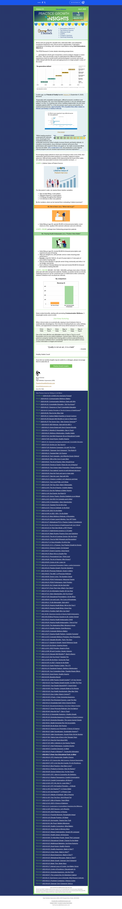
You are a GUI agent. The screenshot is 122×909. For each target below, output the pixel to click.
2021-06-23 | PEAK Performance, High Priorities (57, 582)
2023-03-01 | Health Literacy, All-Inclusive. (55, 835)
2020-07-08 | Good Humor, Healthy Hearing (55, 439)
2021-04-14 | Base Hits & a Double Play (54, 553)
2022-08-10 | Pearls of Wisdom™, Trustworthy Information (60, 751)
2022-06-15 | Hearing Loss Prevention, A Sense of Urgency (61, 728)
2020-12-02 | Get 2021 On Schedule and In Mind (57, 499)
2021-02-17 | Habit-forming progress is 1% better (57, 531)
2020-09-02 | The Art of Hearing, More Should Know (58, 462)
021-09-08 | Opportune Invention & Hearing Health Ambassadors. (60, 614)
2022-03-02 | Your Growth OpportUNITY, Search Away (59, 685)
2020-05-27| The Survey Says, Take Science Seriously (58, 421)
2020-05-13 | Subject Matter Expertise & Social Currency (58, 416)
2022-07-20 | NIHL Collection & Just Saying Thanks (58, 743)
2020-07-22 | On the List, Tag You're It (53, 444)
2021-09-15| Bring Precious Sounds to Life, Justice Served (60, 617)
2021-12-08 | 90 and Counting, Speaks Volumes (57, 651)
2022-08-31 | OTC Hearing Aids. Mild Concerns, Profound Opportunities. (62, 760)
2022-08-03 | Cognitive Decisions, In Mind (55, 749)
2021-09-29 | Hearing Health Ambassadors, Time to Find (59, 622)
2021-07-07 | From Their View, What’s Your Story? (57, 588)
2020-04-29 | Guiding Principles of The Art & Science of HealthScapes (60, 410)
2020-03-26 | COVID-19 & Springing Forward (57, 396)
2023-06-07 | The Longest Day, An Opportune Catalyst (59, 875)
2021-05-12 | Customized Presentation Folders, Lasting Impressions (61, 565)
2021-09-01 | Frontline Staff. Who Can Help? (56, 611)
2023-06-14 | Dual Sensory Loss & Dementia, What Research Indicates (63, 878)
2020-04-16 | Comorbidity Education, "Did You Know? (58, 404)
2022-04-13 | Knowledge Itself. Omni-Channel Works (59, 703)
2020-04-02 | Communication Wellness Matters (55, 398)
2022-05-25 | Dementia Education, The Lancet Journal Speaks (62, 720)
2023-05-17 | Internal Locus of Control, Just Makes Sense (60, 866)
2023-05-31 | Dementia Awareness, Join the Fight (58, 872)
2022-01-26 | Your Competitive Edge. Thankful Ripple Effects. (61, 671)
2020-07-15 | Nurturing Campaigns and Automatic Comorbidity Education (62, 442)
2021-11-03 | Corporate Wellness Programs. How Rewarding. (61, 637)
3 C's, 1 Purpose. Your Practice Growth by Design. (66, 545)
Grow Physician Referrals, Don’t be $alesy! (64, 708)
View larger (61, 132)
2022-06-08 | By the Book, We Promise (54, 726)
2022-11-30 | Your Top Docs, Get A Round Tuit (56, 797)
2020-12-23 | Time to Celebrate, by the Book (55, 508)
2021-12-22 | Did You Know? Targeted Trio (55, 657)
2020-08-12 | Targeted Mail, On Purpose (54, 453)
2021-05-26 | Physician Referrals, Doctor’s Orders (57, 571)
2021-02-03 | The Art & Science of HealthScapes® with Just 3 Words (61, 525)
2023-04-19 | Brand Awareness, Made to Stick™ (57, 855)
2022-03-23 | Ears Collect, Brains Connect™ (56, 694)
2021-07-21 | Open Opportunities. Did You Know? (57, 594)
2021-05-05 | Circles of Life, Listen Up (53, 562)
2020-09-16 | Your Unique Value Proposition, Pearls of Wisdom (61, 467)
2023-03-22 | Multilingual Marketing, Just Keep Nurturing (60, 843)
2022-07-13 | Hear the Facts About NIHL (55, 740)
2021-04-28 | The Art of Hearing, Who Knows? (56, 559)
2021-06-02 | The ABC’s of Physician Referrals (56, 574)
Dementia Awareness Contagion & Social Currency (67, 717)
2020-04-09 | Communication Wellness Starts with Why (58, 401)
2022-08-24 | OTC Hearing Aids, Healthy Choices (58, 757)
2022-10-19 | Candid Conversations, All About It (57, 780)
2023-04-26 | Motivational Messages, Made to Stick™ (59, 858)
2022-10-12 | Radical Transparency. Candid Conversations (60, 777)
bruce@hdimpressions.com (43, 386)
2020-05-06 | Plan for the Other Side (52, 413)
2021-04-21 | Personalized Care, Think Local (56, 556)
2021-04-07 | (46, 551)
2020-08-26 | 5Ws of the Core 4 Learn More (55, 459)
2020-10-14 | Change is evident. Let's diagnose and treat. (60, 479)
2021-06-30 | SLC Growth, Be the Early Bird (55, 585)
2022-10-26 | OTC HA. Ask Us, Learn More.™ (56, 783)
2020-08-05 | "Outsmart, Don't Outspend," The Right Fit (59, 450)
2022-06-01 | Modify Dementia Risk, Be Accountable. (59, 723)
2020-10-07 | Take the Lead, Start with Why (55, 476)
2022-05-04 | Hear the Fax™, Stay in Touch (56, 711)
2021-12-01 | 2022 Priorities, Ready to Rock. (56, 648)
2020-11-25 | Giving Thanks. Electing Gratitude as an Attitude (61, 496)
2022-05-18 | (46, 717)
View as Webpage (61, 9)
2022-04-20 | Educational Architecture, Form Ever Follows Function (61, 705)
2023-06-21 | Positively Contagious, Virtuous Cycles (58, 880)
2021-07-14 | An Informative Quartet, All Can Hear (57, 591)
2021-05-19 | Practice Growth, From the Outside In (57, 568)
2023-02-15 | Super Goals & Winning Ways (56, 829)
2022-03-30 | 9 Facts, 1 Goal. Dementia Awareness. (58, 697)
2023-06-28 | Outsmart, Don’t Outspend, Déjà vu (57, 883)
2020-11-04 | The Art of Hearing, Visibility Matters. (57, 487)
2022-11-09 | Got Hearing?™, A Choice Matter (56, 789)
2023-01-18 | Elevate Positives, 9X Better (55, 817)
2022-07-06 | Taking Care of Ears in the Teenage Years (59, 737)
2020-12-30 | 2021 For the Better (52, 510)
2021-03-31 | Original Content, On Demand (55, 548)
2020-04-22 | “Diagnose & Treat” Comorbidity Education (58, 407)
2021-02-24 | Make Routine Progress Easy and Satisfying (60, 533)
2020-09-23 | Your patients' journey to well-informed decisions (61, 470)
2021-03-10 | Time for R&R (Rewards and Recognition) (59, 539)
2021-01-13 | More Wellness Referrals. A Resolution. (58, 516)
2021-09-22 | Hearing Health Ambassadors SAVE (57, 619)
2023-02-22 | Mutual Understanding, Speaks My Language (60, 832)
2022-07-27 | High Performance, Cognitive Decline (58, 746)
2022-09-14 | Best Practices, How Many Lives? (57, 766)
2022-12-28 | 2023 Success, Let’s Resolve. (55, 809)
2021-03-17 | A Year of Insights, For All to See (56, 542)
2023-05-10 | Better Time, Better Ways (54, 863)
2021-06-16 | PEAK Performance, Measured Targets (58, 579)
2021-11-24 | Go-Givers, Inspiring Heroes (54, 645)
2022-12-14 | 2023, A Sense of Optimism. (55, 803)
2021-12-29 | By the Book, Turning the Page (55, 660)
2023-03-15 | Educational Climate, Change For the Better (60, 840)
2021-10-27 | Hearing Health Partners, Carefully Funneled (60, 634)
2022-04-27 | (46, 708)
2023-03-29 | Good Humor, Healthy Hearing (56, 846)
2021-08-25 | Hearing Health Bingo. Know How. (57, 608)
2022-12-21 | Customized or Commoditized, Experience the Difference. (62, 806)
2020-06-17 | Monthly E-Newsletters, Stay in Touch (58, 430)
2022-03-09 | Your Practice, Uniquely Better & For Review (60, 688)
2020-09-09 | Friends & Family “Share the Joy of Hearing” (60, 465)
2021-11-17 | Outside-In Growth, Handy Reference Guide (59, 642)
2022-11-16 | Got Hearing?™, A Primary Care (56, 792)
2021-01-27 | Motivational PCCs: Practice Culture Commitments (62, 522)
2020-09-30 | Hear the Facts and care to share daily (58, 473)
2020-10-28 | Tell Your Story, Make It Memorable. (57, 485)
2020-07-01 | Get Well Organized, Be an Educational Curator (61, 436)
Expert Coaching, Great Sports (59, 551)
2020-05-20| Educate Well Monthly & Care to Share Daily (59, 419)
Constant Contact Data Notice (65, 903)
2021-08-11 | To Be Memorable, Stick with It (55, 602)
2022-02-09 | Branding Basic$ (51, 677)
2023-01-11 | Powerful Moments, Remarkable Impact (58, 815)
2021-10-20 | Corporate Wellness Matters (55, 631)
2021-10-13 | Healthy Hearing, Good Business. (56, 628)
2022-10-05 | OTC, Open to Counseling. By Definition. (59, 774)
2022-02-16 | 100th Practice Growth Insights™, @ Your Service (61, 680)
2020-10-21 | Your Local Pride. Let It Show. (55, 482)
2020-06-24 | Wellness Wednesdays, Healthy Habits (58, 433)
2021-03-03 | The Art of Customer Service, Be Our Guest (59, 536)
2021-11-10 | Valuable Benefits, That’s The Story (57, 640)
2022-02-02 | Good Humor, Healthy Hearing (55, 674)
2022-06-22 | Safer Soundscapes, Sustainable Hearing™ (60, 731)
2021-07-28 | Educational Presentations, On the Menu (58, 596)
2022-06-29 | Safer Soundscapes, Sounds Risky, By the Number (62, 734)
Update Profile (53, 903)
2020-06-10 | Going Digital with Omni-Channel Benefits (58, 427)
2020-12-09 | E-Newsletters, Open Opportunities (57, 502)
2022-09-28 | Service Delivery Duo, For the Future (58, 771)
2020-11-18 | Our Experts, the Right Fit (54, 493)
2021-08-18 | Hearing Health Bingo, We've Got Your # (58, 605)
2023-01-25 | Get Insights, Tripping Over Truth (56, 820)
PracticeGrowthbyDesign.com (45, 383)
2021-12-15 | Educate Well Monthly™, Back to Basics (58, 654)
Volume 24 (66, 94)
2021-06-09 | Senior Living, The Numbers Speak (57, 576)
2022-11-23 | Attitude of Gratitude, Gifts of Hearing (58, 794)
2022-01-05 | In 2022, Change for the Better (55, 662)
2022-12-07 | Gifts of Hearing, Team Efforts (55, 800)
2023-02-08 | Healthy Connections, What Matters (57, 826)
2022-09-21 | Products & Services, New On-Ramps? (58, 769)
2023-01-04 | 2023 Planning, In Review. (54, 812)
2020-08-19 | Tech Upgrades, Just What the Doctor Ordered (60, 456)
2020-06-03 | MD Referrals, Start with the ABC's (57, 424)
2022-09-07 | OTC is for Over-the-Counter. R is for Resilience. (61, 763)
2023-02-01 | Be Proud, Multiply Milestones (56, 823)
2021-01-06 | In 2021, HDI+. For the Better (55, 513)
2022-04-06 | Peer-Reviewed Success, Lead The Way (59, 700)
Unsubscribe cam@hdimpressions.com (61, 901)
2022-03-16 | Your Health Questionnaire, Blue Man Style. (60, 691)
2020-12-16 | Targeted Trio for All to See (54, 505)
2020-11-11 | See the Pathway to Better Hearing (57, 490)
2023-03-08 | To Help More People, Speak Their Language (60, 837)
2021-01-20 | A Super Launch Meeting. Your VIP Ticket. (59, 519)
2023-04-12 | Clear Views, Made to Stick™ (55, 852)
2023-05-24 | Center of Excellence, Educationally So (58, 869)
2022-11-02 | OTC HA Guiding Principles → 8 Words (58, 786)
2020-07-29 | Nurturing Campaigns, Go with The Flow (58, 447)
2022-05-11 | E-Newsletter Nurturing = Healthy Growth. (59, 714)
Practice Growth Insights (61, 366)
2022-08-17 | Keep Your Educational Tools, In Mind (59, 754)
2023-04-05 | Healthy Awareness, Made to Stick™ (58, 849)
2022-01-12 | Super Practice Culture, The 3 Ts (56, 665)
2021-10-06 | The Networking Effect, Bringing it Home (58, 625)
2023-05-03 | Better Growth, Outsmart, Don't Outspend (59, 860)
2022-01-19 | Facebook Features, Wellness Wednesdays (60, 668)
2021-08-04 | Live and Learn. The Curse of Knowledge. (59, 599)
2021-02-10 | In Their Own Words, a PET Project (57, 528)
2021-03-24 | (46, 545)
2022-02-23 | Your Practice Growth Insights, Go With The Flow (62, 683)
